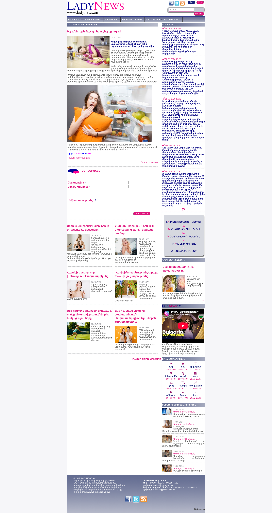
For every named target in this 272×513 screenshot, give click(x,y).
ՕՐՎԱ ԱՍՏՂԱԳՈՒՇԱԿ (173, 359)
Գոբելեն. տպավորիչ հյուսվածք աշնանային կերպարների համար (183, 458)
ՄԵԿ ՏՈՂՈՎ (168, 24)
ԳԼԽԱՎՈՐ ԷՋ (74, 19)
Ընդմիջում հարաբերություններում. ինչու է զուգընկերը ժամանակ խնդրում (182, 428)
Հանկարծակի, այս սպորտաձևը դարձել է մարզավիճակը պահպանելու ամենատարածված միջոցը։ (101, 333)
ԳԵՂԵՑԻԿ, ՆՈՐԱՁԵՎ (132, 19)
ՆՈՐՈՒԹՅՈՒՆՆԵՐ (92, 19)
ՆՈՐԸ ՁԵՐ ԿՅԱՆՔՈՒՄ (173, 260)
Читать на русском (149, 162)
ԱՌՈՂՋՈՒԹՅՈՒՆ (172, 19)
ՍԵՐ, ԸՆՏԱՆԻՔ (153, 19)
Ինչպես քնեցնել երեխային (187, 471)
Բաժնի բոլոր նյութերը (146, 359)
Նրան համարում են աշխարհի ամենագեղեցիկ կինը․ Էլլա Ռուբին (183, 443)
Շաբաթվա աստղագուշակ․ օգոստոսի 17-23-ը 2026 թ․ (189, 415)
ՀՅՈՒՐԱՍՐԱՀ (111, 19)
